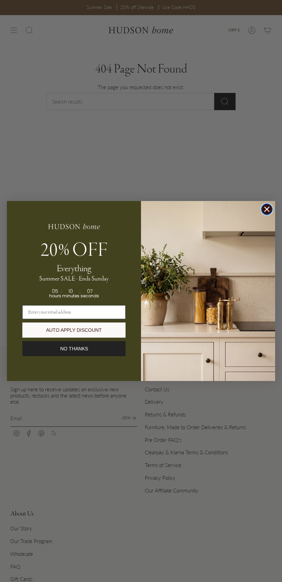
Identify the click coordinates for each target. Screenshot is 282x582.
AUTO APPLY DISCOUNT (74, 330)
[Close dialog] (266, 209)
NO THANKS (74, 348)
